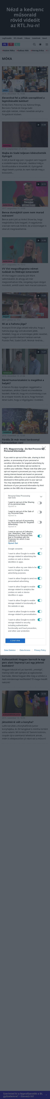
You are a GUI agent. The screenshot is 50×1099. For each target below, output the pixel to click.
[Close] (44, 449)
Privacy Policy (40, 650)
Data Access (25, 650)
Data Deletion (10, 650)
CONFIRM (15, 641)
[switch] (40, 503)
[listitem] (25, 497)
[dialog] (25, 549)
